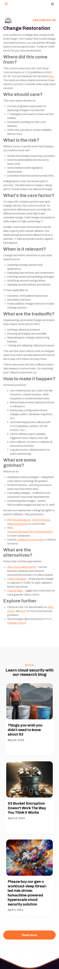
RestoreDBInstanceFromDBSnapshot (30, 531)
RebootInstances (17, 523)
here (51, 76)
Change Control (16, 622)
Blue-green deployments (21, 567)
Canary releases (16, 578)
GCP (23, 611)
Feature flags (15, 590)
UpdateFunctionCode (30, 539)
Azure (10, 611)
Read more (29, 935)
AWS (51, 607)
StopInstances (22, 519)
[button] (54, 3)
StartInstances (41, 519)
